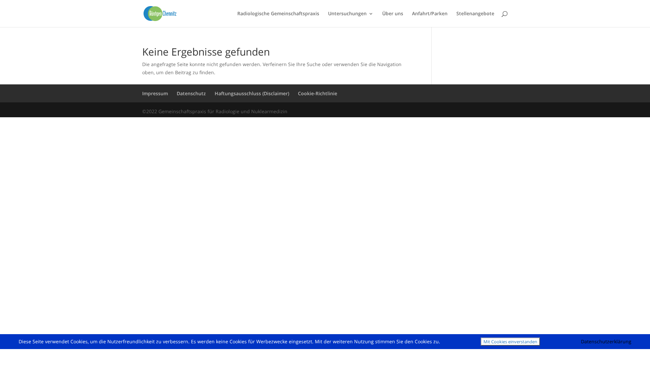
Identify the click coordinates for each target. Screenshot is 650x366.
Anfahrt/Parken (430, 14)
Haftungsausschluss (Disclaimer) (252, 93)
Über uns (392, 14)
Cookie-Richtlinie (317, 93)
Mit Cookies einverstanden (510, 342)
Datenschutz (191, 93)
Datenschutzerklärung (606, 341)
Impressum (155, 93)
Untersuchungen (347, 14)
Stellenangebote (475, 14)
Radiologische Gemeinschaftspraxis (278, 14)
